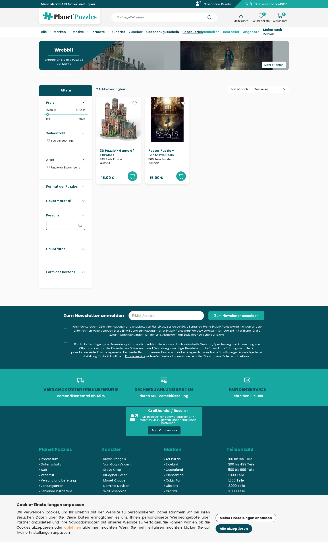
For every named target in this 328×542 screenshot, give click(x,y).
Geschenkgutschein (162, 32)
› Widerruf (46, 475)
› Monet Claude (113, 480)
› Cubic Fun (172, 480)
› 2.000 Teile (235, 486)
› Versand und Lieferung (57, 480)
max (82, 118)
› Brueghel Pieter (114, 475)
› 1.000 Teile (235, 475)
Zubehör (136, 32)
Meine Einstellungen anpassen (246, 518)
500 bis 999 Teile (61, 141)
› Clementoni (174, 475)
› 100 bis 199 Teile (239, 459)
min (49, 118)
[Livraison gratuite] (249, 5)
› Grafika (170, 491)
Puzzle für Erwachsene (65, 167)
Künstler (118, 32)
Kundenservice (135, 356)
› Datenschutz (50, 464)
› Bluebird (171, 464)
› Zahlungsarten (51, 486)
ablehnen (72, 527)
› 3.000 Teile (235, 491)
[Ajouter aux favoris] (134, 103)
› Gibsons (171, 486)
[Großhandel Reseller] (198, 5)
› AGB (43, 469)
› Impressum (48, 459)
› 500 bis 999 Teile (240, 469)
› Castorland (173, 469)
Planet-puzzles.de (164, 326)
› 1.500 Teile (235, 480)
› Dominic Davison (115, 486)
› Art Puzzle (172, 459)
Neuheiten (211, 32)
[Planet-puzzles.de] (69, 19)
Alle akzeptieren (234, 528)
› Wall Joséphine (114, 491)
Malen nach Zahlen (272, 31)
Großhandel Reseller (217, 4)
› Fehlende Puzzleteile (55, 491)
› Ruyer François (114, 459)
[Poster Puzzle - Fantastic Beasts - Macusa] (167, 140)
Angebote (251, 32)
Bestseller (231, 32)
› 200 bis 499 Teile (240, 464)
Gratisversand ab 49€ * (271, 4)
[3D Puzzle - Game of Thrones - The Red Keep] (118, 140)
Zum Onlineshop (164, 430)
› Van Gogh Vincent (117, 464)
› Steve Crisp (111, 469)
